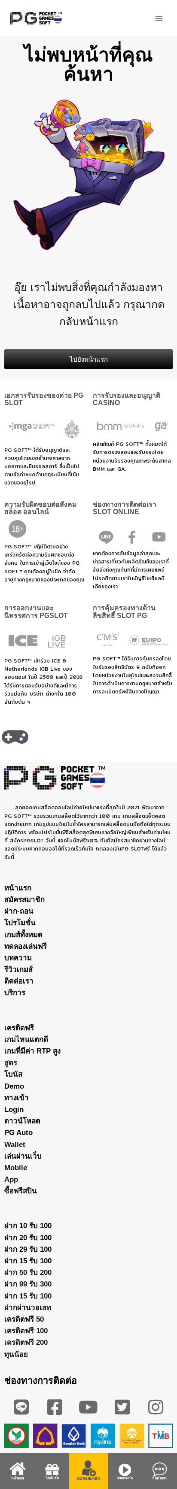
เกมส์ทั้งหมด (23, 935)
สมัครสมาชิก (24, 900)
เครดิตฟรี (19, 1028)
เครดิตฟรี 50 (24, 1319)
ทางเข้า (16, 1098)
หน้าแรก (17, 888)
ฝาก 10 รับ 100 (28, 1226)
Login (14, 1109)
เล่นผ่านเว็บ (23, 1156)
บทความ (18, 958)
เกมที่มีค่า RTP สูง (32, 1051)
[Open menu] (159, 18)
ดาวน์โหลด (22, 1121)
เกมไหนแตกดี (26, 1039)
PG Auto (18, 1133)
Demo (14, 1086)
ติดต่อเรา (19, 981)
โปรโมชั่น (20, 923)
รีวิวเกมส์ (18, 969)
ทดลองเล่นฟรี (25, 946)
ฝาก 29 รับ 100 (28, 1249)
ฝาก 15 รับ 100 (28, 1261)
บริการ (14, 993)
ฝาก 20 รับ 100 (28, 1238)
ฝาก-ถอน (19, 911)
